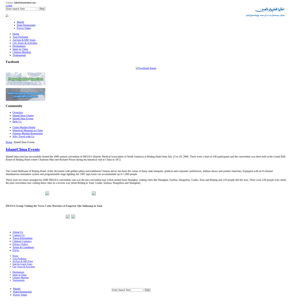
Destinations (18, 272)
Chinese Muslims (21, 277)
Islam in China (20, 275)
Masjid (16, 288)
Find (42, 9)
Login (9, 5)
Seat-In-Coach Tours (22, 264)
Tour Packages (19, 258)
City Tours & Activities (24, 266)
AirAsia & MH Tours (23, 261)
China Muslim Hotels (24, 127)
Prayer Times (20, 294)
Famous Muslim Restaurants (28, 133)
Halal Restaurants (22, 291)
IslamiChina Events (23, 149)
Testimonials (19, 280)
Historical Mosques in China (28, 130)
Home (9, 142)
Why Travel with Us (23, 136)
